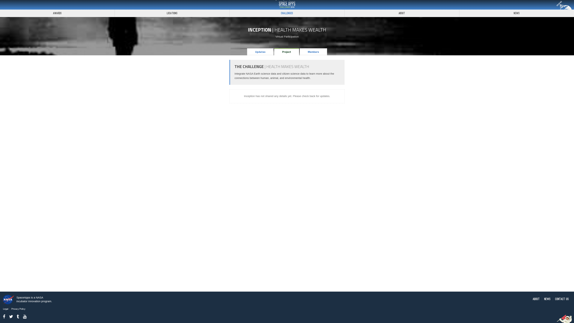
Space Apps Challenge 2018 (287, 5)
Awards (57, 13)
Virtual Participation (287, 36)
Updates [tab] (260, 52)
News (517, 13)
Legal (5, 309)
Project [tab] (286, 52)
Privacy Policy (18, 309)
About (402, 13)
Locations (172, 13)
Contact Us (562, 299)
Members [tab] (313, 52)
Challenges (287, 13)
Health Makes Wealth (300, 29)
